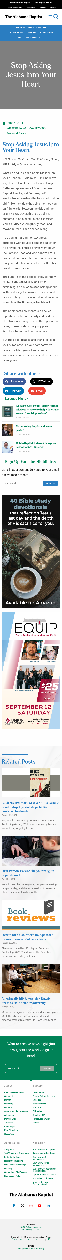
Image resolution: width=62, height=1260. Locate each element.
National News (16, 133)
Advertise (8, 1123)
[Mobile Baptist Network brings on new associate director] (7, 447)
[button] (56, 17)
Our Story (8, 1104)
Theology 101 (39, 1115)
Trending (31, 32)
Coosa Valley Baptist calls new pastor (34, 428)
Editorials (37, 1100)
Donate (7, 1100)
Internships (9, 1126)
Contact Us (9, 1096)
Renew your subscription (44, 1153)
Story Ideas (9, 1149)
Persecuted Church (41, 1119)
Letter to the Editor (12, 1157)
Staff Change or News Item (16, 1153)
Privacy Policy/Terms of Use (25, 1239)
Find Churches (11, 1130)
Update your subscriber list (45, 1174)
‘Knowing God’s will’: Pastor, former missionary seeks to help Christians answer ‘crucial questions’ (37, 410)
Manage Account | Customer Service (41, 1183)
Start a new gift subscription (39, 1158)
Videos (36, 1123)
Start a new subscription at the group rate (45, 1170)
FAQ (48, 1239)
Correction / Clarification (15, 1172)
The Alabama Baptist (20, 2)
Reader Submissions (13, 1161)
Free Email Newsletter (31, 38)
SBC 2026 (20, 27)
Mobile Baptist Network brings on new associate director (36, 445)
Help (42, 1239)
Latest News (16, 32)
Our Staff (8, 1107)
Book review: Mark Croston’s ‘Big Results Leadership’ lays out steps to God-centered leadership (30, 807)
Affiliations (9, 1115)
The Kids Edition (37, 27)
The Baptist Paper (43, 2)
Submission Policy (12, 1176)
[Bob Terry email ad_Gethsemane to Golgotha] (31, 551)
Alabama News (16, 128)
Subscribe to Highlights (43, 1178)
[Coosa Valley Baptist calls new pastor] (7, 430)
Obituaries (37, 1111)
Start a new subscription (44, 1149)
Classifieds (46, 32)
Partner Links (10, 1119)
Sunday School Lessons (44, 1096)
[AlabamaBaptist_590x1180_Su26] (31, 670)
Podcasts (37, 1107)
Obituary (8, 1168)
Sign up (50, 483)
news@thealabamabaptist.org (31, 1248)
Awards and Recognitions (16, 1111)
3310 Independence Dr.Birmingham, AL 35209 (31, 1228)
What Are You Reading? (15, 1164)
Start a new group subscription (41, 1164)
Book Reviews (37, 128)
